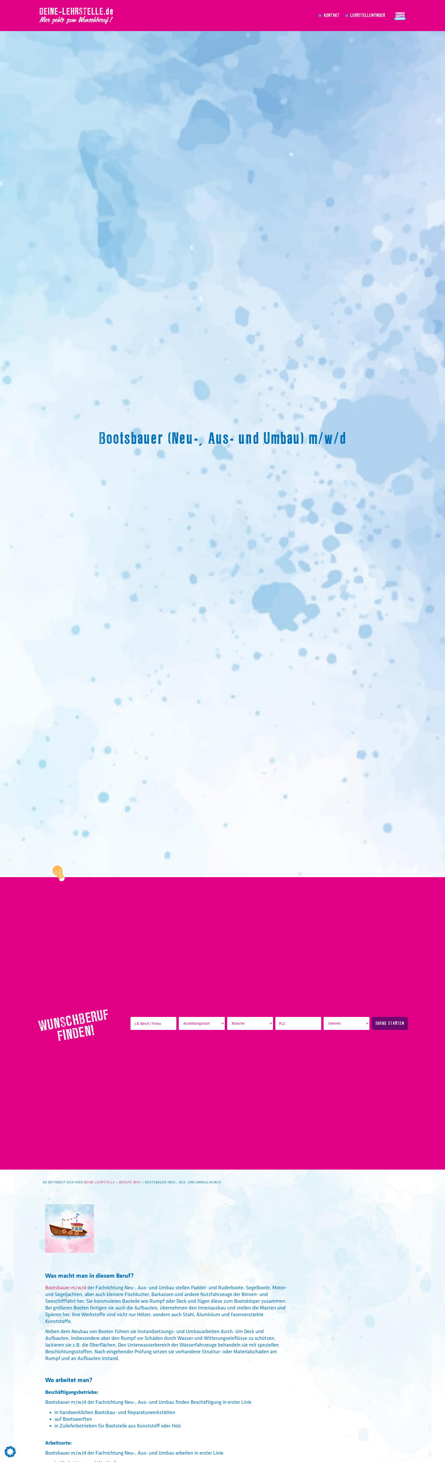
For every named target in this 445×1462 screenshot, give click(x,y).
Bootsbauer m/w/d (65, 1287)
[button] (10, 1452)
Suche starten (389, 1023)
